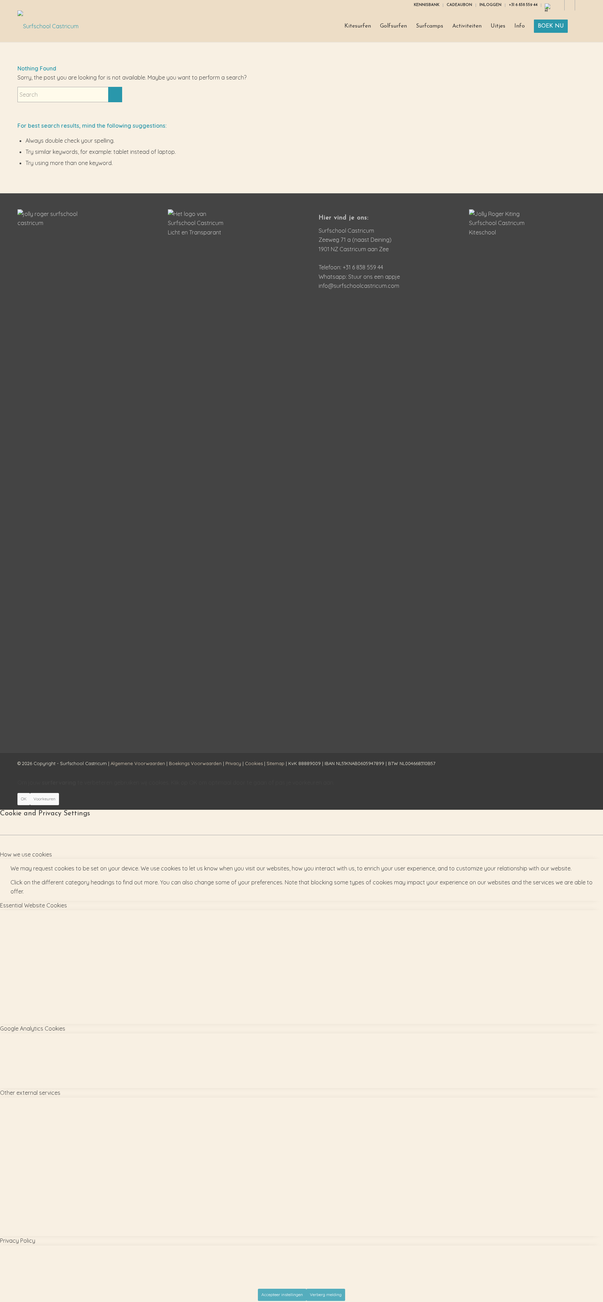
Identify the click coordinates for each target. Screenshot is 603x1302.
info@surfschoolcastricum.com (359, 285)
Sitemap (275, 763)
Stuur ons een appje (374, 276)
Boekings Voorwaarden (195, 763)
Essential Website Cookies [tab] (33, 905)
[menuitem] (426, 5)
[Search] (579, 26)
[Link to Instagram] (559, 5)
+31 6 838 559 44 (523, 5)
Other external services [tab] (30, 1092)
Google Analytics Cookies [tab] (32, 1028)
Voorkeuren (44, 798)
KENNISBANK (426, 5)
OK (24, 798)
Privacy (233, 763)
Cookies (254, 763)
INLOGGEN (490, 5)
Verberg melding (326, 1294)
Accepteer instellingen (282, 1294)
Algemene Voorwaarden (138, 763)
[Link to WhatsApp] (580, 5)
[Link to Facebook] (570, 5)
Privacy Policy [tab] (17, 1240)
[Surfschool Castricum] (48, 26)
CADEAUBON (459, 5)
